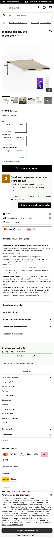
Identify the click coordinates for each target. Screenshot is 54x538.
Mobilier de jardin (8, 386)
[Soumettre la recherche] (4, 15)
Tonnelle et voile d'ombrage (18, 23)
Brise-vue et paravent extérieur (41, 23)
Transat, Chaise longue (10, 418)
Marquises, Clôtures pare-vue (12, 382)
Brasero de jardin (8, 409)
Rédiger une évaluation (27, 356)
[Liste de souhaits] (44, 8)
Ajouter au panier (29, 168)
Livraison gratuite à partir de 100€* (40, 2)
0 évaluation (19, 36)
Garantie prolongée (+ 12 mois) (27, 196)
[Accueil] (6, 23)
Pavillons (5, 391)
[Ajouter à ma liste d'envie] (50, 31)
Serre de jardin (7, 400)
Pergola (5, 423)
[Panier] (50, 8)
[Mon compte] (38, 8)
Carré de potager (8, 395)
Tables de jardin (7, 414)
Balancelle (5, 405)
